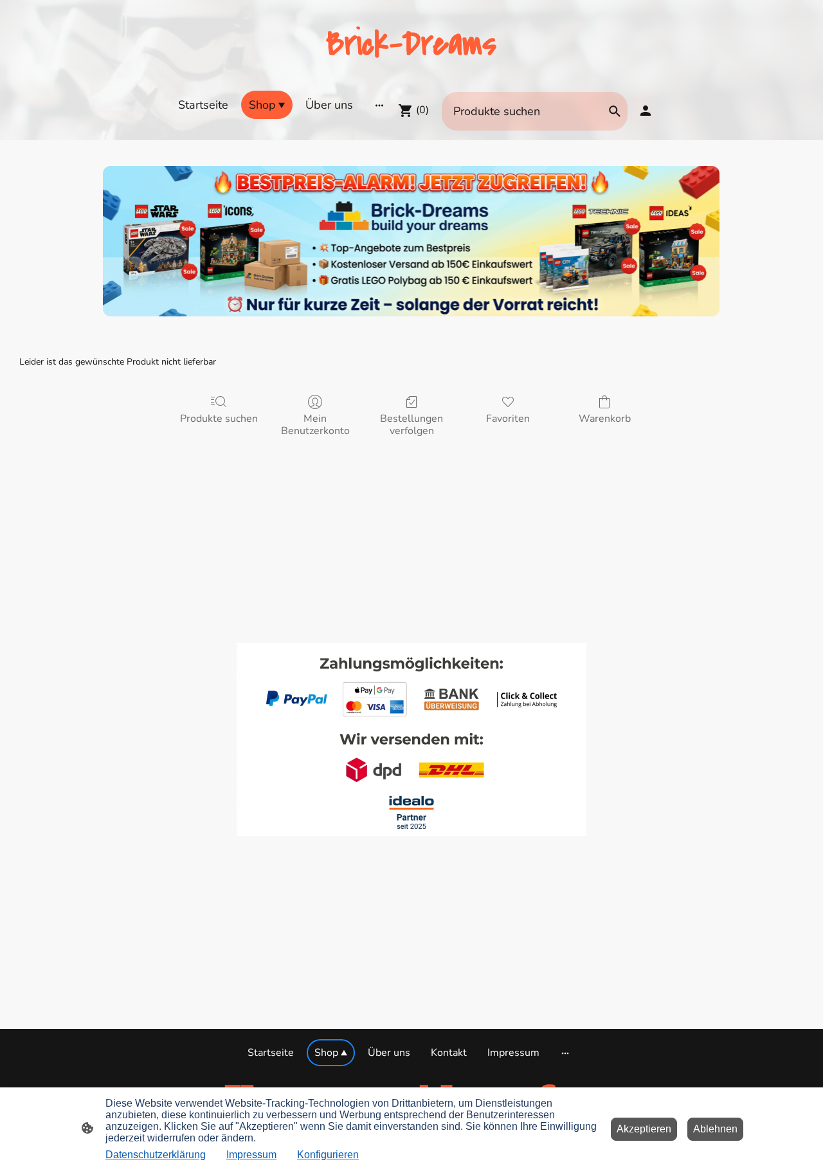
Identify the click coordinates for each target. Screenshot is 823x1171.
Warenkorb (605, 418)
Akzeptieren (644, 1128)
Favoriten (508, 418)
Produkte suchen (219, 418)
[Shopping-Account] (645, 110)
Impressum (251, 1154)
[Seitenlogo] (411, 74)
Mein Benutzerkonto (315, 424)
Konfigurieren (328, 1154)
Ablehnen (715, 1128)
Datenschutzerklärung (155, 1154)
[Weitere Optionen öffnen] (379, 104)
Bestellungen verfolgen (411, 424)
